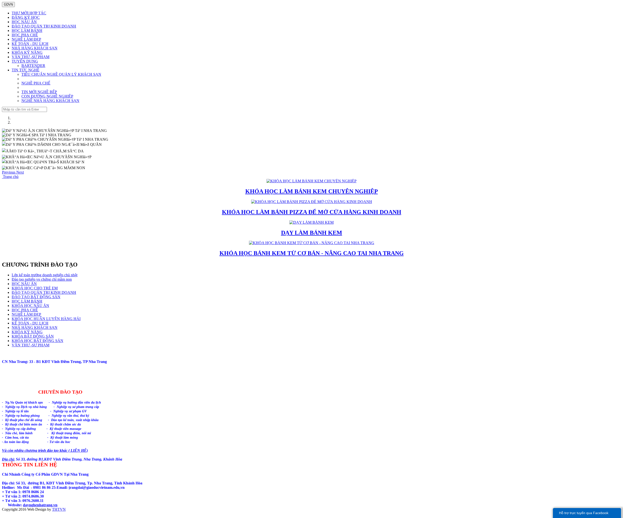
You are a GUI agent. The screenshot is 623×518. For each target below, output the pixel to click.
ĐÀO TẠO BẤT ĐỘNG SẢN (36, 297)
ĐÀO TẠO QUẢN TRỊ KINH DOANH (44, 26)
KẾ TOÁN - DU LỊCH (30, 44)
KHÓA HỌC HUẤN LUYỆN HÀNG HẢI (46, 319)
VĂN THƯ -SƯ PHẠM (30, 57)
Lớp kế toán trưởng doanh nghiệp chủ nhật (44, 275)
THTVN (59, 509)
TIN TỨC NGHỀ (25, 70)
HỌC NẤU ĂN (24, 22)
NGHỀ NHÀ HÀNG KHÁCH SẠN (50, 101)
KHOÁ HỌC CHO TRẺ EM (35, 288)
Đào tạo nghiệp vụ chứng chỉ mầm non (42, 279)
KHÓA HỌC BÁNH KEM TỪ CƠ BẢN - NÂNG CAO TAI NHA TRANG (312, 253)
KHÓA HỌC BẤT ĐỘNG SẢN (37, 341)
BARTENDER (33, 66)
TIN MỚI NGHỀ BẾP (39, 92)
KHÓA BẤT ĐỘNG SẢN (33, 336)
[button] (9, 172)
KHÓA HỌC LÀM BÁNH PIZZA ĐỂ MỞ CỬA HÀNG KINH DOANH (311, 212)
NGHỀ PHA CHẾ (35, 83)
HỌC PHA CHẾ (25, 35)
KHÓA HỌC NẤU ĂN (30, 306)
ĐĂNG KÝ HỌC (26, 17)
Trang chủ (10, 177)
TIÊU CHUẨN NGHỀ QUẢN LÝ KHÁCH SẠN (61, 74)
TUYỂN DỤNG (25, 61)
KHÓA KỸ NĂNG (27, 52)
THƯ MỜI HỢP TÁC (29, 13)
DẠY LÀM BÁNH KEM (311, 233)
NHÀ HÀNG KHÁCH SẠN (34, 48)
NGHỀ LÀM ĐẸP (26, 39)
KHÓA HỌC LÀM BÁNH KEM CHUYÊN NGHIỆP (311, 191)
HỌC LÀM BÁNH (27, 30)
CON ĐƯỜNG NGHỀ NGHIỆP (47, 96)
